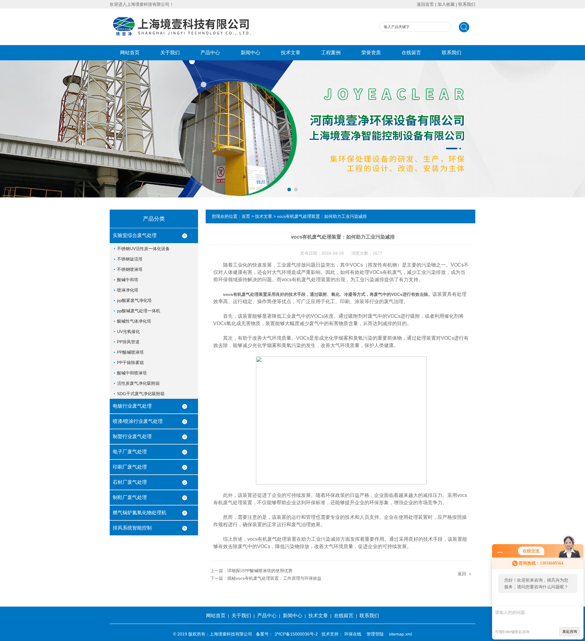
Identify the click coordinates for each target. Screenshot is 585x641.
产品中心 (210, 52)
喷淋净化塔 (127, 290)
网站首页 (130, 52)
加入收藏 (446, 4)
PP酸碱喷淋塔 (130, 352)
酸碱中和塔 (127, 279)
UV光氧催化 (128, 331)
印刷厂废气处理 (130, 466)
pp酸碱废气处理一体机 (138, 310)
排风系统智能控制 (132, 527)
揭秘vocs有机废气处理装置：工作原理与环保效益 (274, 578)
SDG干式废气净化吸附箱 (141, 393)
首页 (246, 216)
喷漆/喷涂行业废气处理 (138, 421)
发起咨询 (569, 631)
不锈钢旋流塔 (130, 259)
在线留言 (411, 52)
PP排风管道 (128, 341)
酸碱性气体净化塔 (134, 321)
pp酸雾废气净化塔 (134, 300)
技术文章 (290, 52)
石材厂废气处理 (130, 482)
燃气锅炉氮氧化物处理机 (139, 512)
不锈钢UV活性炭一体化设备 (143, 248)
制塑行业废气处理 (132, 436)
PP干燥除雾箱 (130, 362)
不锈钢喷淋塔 (130, 269)
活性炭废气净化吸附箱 (138, 383)
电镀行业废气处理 (132, 406)
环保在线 (352, 634)
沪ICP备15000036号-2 (296, 634)
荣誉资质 (371, 52)
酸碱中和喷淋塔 (132, 372)
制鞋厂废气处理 (130, 497)
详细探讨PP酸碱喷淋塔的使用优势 (259, 570)
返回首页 (425, 4)
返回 (462, 573)
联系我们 (466, 4)
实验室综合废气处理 (135, 235)
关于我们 (170, 52)
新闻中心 (250, 52)
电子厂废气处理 (130, 451)
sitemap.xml (400, 634)
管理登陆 (375, 634)
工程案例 (331, 52)
